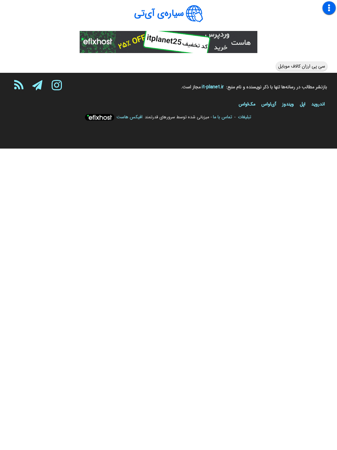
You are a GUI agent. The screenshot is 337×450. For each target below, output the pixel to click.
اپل (302, 104)
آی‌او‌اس (268, 104)
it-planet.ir (213, 87)
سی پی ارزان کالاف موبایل (301, 66)
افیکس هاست (130, 117)
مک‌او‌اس (247, 104)
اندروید (318, 104)
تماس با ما (222, 117)
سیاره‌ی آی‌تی (159, 13)
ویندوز (288, 104)
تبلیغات (244, 117)
